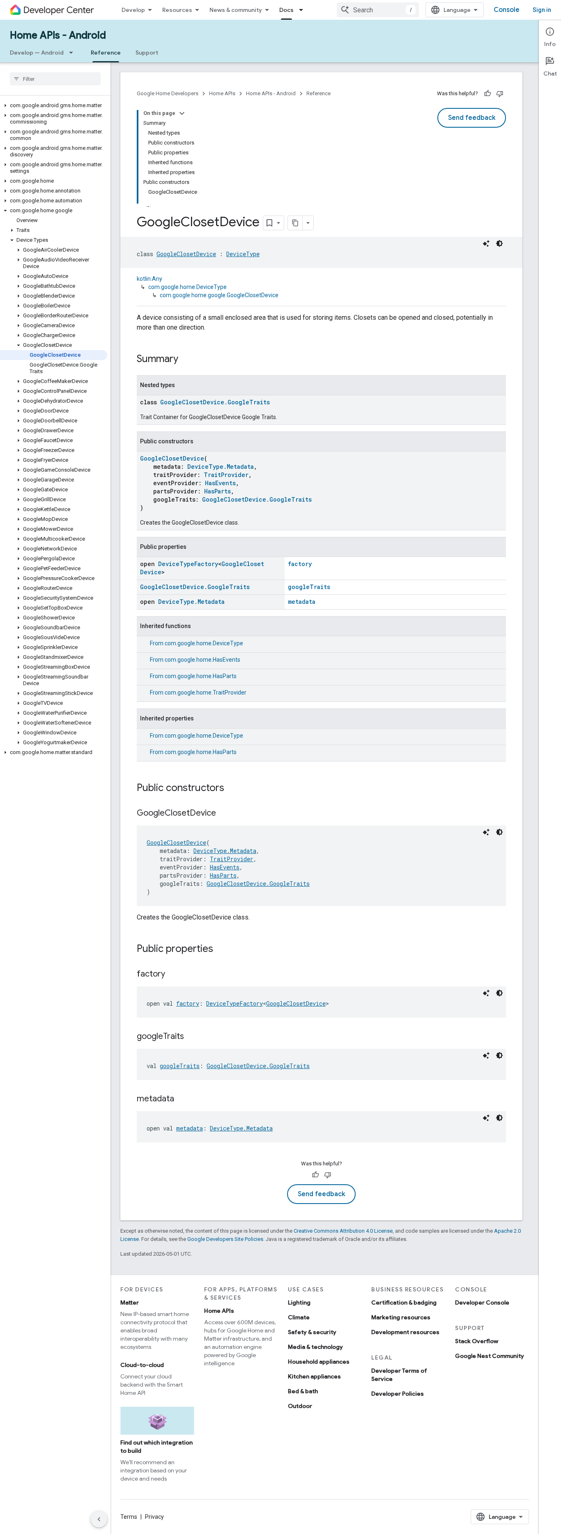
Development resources (405, 1332)
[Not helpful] (500, 93)
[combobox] (378, 9)
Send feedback (471, 118)
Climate (299, 1317)
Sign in (542, 10)
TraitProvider (226, 475)
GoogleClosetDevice (186, 254)
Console (507, 10)
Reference (106, 52)
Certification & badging (404, 1302)
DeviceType (243, 254)
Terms (128, 1516)
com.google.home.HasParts (201, 676)
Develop (133, 10)
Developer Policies (397, 1393)
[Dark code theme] (499, 243)
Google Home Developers (167, 93)
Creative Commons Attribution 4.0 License (343, 1231)
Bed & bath (303, 1391)
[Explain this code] (486, 243)
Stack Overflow (476, 1341)
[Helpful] (487, 93)
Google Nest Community (489, 1356)
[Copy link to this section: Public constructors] (232, 788)
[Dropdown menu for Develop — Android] (73, 52)
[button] (53, 105)
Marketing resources (400, 1317)
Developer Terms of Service (399, 1375)
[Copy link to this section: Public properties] (221, 949)
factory (300, 564)
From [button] (196, 643)
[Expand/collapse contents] (182, 113)
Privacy (154, 1516)
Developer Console (482, 1302)
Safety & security (312, 1332)
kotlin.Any (149, 278)
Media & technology (315, 1347)
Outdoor (300, 1406)
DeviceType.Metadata (220, 466)
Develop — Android (37, 52)
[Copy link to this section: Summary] (186, 360)
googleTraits (309, 587)
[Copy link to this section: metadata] (182, 1099)
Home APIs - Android (58, 35)
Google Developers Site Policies (225, 1239)
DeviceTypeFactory (188, 564)
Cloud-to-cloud (142, 1365)
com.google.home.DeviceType (187, 287)
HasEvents (220, 483)
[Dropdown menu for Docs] (303, 10)
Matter (129, 1302)
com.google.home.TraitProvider (205, 692)
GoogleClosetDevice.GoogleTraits (215, 402)
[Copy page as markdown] (295, 223)
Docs (286, 10)
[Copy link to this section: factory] (173, 974)
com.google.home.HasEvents (202, 659)
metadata (301, 601)
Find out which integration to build (156, 1446)
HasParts (217, 491)
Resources (177, 10)
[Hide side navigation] (99, 1519)
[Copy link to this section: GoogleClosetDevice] (224, 814)
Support (147, 52)
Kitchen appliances (314, 1376)
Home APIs (222, 93)
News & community (235, 10)
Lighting (299, 1302)
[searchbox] (55, 78)
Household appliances (318, 1361)
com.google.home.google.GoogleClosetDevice (219, 295)
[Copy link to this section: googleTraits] (192, 1037)
